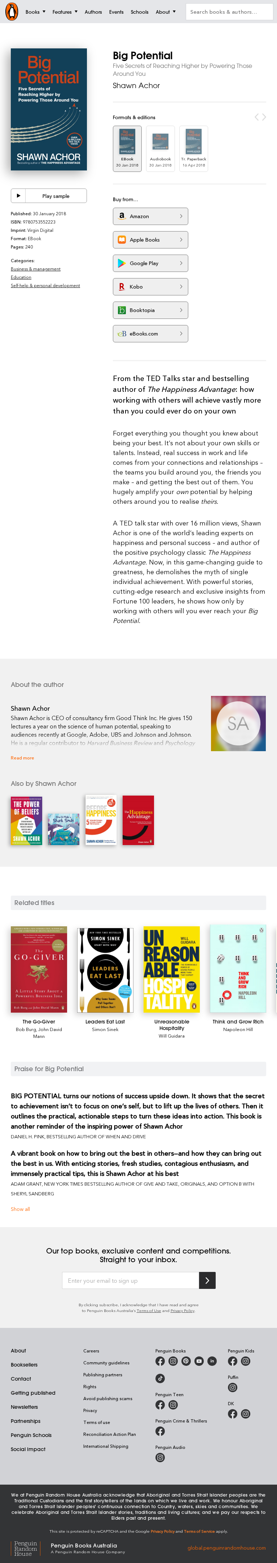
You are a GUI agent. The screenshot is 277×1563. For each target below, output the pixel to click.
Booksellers (24, 1364)
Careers (91, 1350)
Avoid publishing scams (107, 1398)
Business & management (36, 268)
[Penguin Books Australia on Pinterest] (186, 1361)
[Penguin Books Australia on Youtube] (199, 1361)
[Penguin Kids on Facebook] (232, 1361)
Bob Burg (26, 1029)
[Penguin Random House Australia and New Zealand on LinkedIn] (212, 1361)
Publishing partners (102, 1374)
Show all (20, 1209)
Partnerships (25, 1421)
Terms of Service (199, 1531)
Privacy (90, 1410)
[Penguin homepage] (11, 12)
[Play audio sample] (18, 196)
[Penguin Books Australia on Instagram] (173, 1361)
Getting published (33, 1393)
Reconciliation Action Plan (109, 1434)
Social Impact (28, 1449)
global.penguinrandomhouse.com (227, 1547)
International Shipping (105, 1446)
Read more (22, 757)
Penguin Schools (31, 1435)
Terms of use (96, 1422)
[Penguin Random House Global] (31, 1547)
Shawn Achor (136, 85)
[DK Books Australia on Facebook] (232, 1414)
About (18, 1350)
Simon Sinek (105, 1029)
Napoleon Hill (238, 1029)
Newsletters (24, 1407)
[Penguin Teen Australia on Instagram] (173, 1405)
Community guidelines (106, 1362)
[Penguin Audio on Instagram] (160, 1457)
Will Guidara (172, 1035)
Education (21, 277)
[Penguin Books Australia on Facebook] (160, 1361)
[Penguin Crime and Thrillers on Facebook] (160, 1431)
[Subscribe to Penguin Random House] (207, 1280)
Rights (89, 1386)
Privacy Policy (182, 1310)
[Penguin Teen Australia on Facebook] (160, 1405)
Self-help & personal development (45, 285)
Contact (21, 1379)
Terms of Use (149, 1310)
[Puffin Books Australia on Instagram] (232, 1387)
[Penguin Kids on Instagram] (245, 1361)
